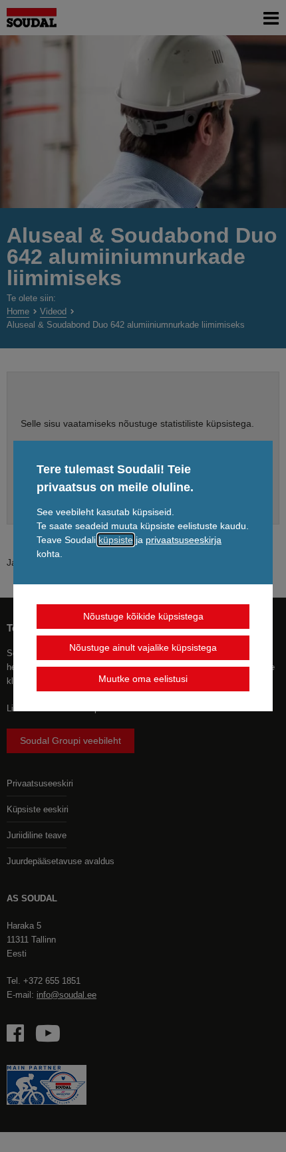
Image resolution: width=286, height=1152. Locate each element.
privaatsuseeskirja (183, 539)
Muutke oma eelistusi (143, 678)
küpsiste (115, 539)
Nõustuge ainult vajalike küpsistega (143, 647)
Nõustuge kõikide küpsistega (143, 616)
